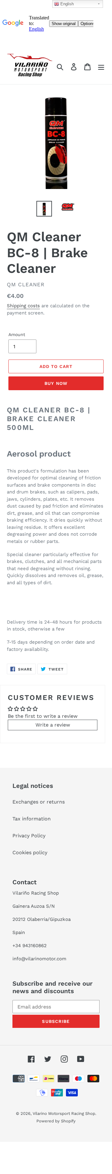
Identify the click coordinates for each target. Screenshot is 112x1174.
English (66, 4)
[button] (52, 725)
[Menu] (101, 67)
